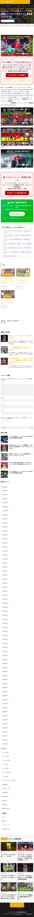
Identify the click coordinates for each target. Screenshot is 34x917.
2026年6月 (5, 498)
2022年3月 (5, 683)
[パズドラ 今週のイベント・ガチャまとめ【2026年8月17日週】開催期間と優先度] (4, 474)
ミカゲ (11, 20)
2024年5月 (5, 579)
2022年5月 (5, 675)
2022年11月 (5, 651)
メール (3, 404)
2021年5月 (5, 723)
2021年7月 (5, 715)
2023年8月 (5, 615)
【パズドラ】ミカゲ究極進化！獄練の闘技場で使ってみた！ (24, 896)
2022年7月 (5, 667)
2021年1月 (5, 740)
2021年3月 (5, 731)
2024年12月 (5, 551)
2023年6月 (5, 623)
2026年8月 (5, 490)
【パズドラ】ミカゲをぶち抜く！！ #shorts (8, 855)
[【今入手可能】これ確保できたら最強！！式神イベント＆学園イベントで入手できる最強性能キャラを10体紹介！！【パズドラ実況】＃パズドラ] (8, 272)
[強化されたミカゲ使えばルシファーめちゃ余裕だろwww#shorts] (4, 338)
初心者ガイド (9, 6)
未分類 (3, 784)
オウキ (3, 752)
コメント (3, 382)
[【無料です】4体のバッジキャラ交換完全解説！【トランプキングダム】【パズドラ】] (4, 456)
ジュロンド (5, 760)
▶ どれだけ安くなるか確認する (17, 75)
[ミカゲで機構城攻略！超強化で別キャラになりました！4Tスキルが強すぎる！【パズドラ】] (4, 349)
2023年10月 (5, 607)
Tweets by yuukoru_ (6, 103)
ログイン (4, 817)
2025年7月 (5, 522)
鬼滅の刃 (4, 808)
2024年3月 (5, 587)
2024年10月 (5, 559)
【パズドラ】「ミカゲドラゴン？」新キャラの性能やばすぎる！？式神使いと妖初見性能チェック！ (24, 857)
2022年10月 (5, 655)
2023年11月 (5, 603)
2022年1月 (5, 691)
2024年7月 (5, 571)
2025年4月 (5, 534)
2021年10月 (5, 703)
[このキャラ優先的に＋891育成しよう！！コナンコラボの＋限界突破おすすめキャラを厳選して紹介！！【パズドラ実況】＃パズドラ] (23, 272)
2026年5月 (5, 502)
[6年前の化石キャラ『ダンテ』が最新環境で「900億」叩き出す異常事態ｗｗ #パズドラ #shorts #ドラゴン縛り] (4, 448)
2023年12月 (5, 599)
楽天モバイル (5, 788)
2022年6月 (5, 671)
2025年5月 (5, 530)
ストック (4, 764)
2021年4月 (5, 727)
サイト (2, 410)
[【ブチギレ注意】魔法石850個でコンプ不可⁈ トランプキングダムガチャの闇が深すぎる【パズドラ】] (4, 465)
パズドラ (4, 772)
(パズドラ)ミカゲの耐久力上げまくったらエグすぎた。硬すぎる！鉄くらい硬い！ (8, 896)
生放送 (3, 796)
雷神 (3, 804)
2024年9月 (5, 563)
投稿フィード (5, 821)
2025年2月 (5, 543)
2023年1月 (5, 643)
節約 (3, 800)
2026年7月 (5, 494)
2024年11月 (5, 555)
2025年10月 (5, 510)
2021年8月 (5, 711)
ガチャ (23, 6)
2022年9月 (5, 659)
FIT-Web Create (17, 913)
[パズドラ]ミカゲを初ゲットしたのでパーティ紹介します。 (8, 877)
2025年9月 (5, 514)
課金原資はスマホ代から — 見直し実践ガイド (20, 78)
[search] (32, 427)
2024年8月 (5, 567)
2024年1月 (5, 595)
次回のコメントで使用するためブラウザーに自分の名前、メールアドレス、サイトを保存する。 (17, 418)
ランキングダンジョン (7, 780)
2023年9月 (5, 611)
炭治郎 (3, 792)
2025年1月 (5, 547)
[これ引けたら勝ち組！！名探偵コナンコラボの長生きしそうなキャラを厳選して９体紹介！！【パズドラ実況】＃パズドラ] (8, 294)
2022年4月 (5, 679)
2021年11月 (5, 699)
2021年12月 (5, 695)
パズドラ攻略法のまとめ (21, 912)
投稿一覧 (22, 320)
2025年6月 (5, 526)
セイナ (3, 768)
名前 (2, 397)
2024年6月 (5, 575)
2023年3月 (5, 635)
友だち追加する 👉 (17, 214)
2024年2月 (5, 591)
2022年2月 (5, 687)
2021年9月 (5, 707)
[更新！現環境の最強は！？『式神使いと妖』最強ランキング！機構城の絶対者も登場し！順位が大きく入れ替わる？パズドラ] (4, 361)
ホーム (2, 6)
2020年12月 (5, 744)
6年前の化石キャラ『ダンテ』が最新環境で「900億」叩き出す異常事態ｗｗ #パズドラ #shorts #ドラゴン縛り (21, 446)
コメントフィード (6, 825)
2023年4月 (5, 631)
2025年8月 (5, 518)
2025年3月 (5, 539)
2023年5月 (5, 627)
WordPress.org (5, 829)
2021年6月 (5, 719)
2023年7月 (5, 619)
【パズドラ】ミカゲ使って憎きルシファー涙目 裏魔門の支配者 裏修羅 (24, 877)
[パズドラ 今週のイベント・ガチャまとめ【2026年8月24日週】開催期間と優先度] (4, 439)
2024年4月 (5, 583)
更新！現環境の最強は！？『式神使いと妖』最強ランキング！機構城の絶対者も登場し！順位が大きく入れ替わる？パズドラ (21, 360)
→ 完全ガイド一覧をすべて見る (9, 256)
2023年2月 (5, 639)
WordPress (30, 913)
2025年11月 (5, 506)
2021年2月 (5, 735)
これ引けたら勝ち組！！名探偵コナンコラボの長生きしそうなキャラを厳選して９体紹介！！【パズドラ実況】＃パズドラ (7, 302)
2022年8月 (5, 663)
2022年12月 (5, 647)
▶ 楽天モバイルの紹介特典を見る (17, 193)
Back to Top (17, 905)
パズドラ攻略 (17, 6)
